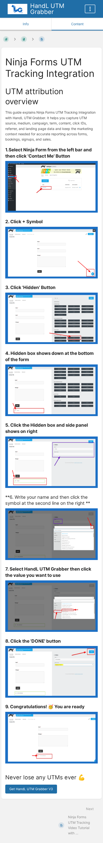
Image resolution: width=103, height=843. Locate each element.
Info (26, 24)
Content (77, 24)
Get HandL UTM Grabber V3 (31, 789)
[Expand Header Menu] (90, 9)
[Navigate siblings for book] (15, 39)
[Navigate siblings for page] (33, 39)
